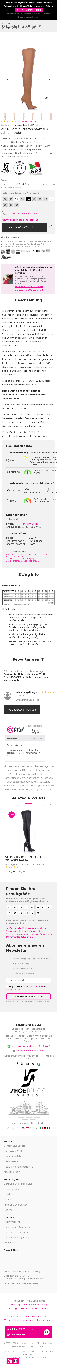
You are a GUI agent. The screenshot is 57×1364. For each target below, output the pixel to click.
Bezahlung (9, 1194)
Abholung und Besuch (16, 1204)
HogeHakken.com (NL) (36, 1316)
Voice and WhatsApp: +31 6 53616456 (30, 1046)
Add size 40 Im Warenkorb (23, 227)
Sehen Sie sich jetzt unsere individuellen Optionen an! (29, 288)
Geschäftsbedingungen (16, 1237)
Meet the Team (12, 1172)
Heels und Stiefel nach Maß (18, 1166)
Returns (8, 1210)
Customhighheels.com (41, 1320)
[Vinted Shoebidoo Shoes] (39, 1064)
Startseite (7, 24)
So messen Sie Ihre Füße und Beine (25, 931)
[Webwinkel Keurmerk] (6, 257)
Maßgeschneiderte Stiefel (20, 936)
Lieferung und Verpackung (18, 1183)
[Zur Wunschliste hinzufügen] (50, 227)
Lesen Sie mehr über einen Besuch (22, 1283)
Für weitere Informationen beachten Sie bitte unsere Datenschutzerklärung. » (29, 15)
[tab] (28, 301)
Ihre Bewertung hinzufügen (22, 709)
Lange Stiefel (14, 561)
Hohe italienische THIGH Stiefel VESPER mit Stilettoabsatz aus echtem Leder (22, 27)
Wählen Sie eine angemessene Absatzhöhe (29, 934)
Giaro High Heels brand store (22, 1308)
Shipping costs (11, 1189)
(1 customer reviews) (27, 121)
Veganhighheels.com (15, 1320)
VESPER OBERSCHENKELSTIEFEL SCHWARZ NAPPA (26, 859)
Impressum (10, 1242)
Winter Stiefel (15, 556)
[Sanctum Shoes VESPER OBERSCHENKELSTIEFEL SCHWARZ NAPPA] (28, 830)
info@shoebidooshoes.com (30, 1050)
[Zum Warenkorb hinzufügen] (4, 227)
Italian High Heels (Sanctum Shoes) (28, 1304)
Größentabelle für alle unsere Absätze (26, 928)
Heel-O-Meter (11, 1161)
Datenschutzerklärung (16, 1232)
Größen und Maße (13, 1151)
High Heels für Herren (20, 559)
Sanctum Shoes (29, 523)
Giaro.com (44, 1308)
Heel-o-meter (16, 483)
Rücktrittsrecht (12, 1221)
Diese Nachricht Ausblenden (29, 10)
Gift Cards (9, 1199)
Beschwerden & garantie (17, 1227)
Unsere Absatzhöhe (14, 1156)
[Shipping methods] (10, 251)
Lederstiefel (32, 561)
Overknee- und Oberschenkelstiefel (27, 554)
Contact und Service (14, 1145)
